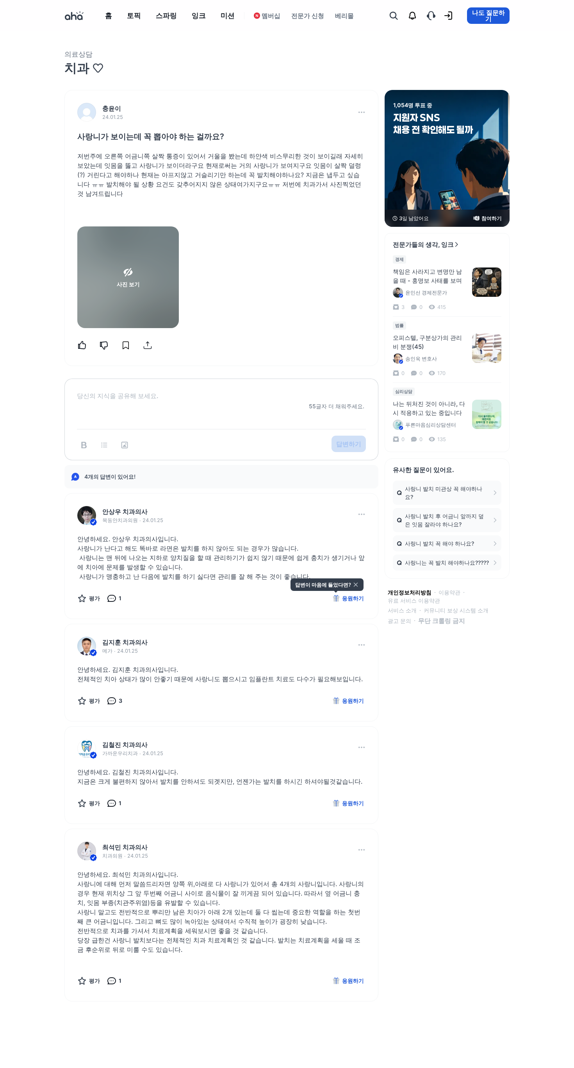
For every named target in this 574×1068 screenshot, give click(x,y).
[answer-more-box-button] (361, 514)
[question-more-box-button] (361, 112)
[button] (361, 112)
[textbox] (221, 389)
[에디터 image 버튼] (125, 445)
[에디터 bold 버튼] (84, 445)
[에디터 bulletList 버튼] (104, 445)
